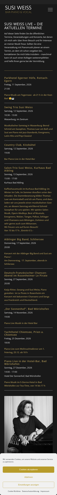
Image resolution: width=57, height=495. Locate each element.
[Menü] (49, 9)
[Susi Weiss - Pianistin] (23, 9)
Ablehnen (28, 477)
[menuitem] (49, 9)
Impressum (45, 491)
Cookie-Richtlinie (14, 491)
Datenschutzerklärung (30, 491)
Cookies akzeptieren (28, 469)
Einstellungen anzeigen (28, 485)
